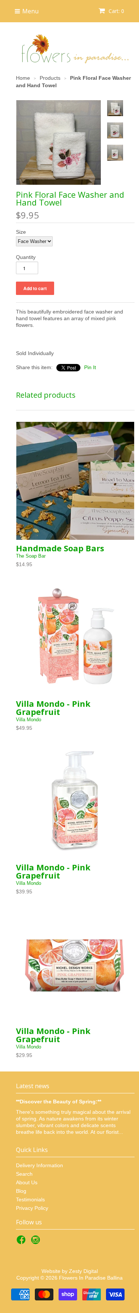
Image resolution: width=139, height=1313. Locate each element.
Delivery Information (39, 1165)
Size (21, 232)
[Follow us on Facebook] (22, 1241)
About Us (26, 1182)
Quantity (26, 257)
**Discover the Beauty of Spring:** (58, 1101)
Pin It (90, 367)
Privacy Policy (32, 1208)
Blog (21, 1191)
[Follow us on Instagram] (36, 1241)
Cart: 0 (115, 10)
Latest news (32, 1086)
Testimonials (30, 1199)
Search (24, 1174)
